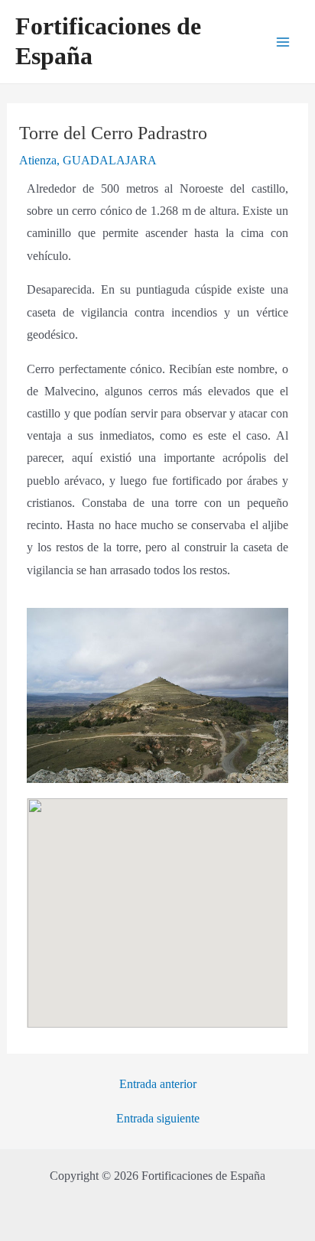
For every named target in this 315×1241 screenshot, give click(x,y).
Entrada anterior (157, 1084)
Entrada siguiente (158, 1119)
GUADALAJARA (110, 160)
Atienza (38, 160)
